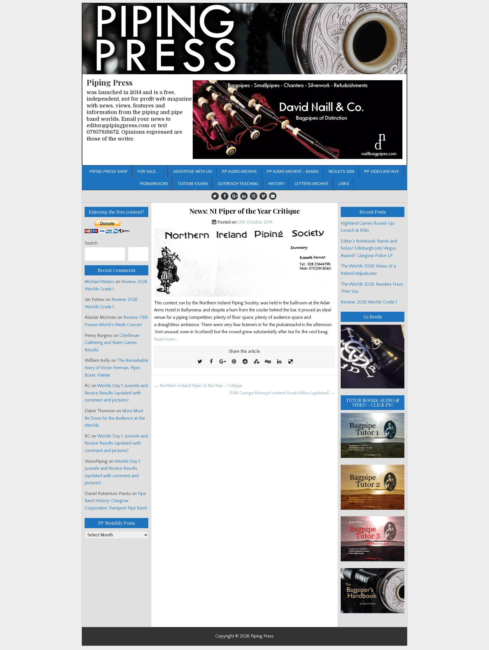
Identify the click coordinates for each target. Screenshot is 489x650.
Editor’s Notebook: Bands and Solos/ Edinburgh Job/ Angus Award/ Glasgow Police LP (369, 248)
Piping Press (109, 82)
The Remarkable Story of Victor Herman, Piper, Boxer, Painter (116, 367)
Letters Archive (312, 184)
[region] (297, 119)
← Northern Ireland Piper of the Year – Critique (198, 385)
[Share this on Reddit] (245, 362)
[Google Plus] (234, 196)
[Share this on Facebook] (211, 362)
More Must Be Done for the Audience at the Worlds (115, 418)
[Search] (138, 254)
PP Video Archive (381, 171)
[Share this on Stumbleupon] (256, 362)
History (276, 184)
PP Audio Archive (239, 171)
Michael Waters (99, 281)
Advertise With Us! (192, 171)
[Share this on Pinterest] (233, 362)
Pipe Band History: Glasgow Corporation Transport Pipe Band (116, 501)
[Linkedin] (244, 196)
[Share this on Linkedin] (279, 362)
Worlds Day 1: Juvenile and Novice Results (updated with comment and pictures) (116, 393)
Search (91, 243)
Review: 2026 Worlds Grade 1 (369, 302)
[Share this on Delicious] (290, 362)
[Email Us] (272, 196)
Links (343, 184)
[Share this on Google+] (222, 362)
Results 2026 (341, 171)
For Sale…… (150, 171)
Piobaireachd (154, 184)
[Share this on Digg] (267, 362)
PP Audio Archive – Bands (293, 171)
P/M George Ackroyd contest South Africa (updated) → (282, 393)
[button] (297, 119)
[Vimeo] (263, 196)
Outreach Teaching (238, 184)
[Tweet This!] (199, 362)
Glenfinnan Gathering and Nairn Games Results (112, 342)
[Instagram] (253, 196)
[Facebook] (224, 196)
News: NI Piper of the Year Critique (244, 211)
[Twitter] (215, 196)
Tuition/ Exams (193, 184)
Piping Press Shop (108, 171)
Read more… (165, 339)
